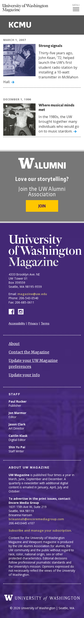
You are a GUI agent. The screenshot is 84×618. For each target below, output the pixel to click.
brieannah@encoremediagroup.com (36, 519)
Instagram (22, 311)
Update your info (24, 375)
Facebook (13, 311)
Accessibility (17, 323)
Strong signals (50, 46)
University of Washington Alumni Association (42, 163)
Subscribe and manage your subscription (40, 530)
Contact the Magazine (29, 352)
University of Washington (42, 598)
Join (42, 205)
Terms (45, 323)
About (14, 343)
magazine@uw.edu (32, 294)
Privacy (33, 323)
